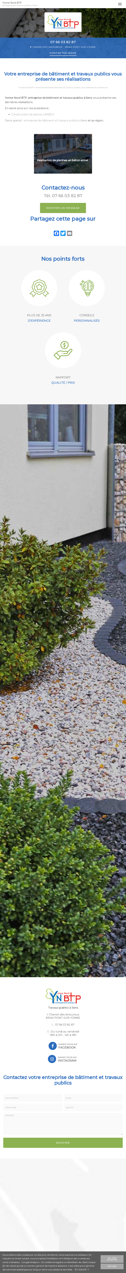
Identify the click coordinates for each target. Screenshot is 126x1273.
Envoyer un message (63, 207)
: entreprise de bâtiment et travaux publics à (46, 120)
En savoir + (82, 1269)
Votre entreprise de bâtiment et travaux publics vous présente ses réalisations (72, 87)
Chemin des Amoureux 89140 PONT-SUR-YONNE (63, 1016)
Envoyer (63, 1142)
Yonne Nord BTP (20, 4)
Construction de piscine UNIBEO (32, 114)
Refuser (112, 1266)
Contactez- (63, 53)
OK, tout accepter (112, 1259)
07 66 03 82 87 (63, 42)
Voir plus (63, 154)
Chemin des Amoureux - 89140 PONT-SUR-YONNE (64, 47)
